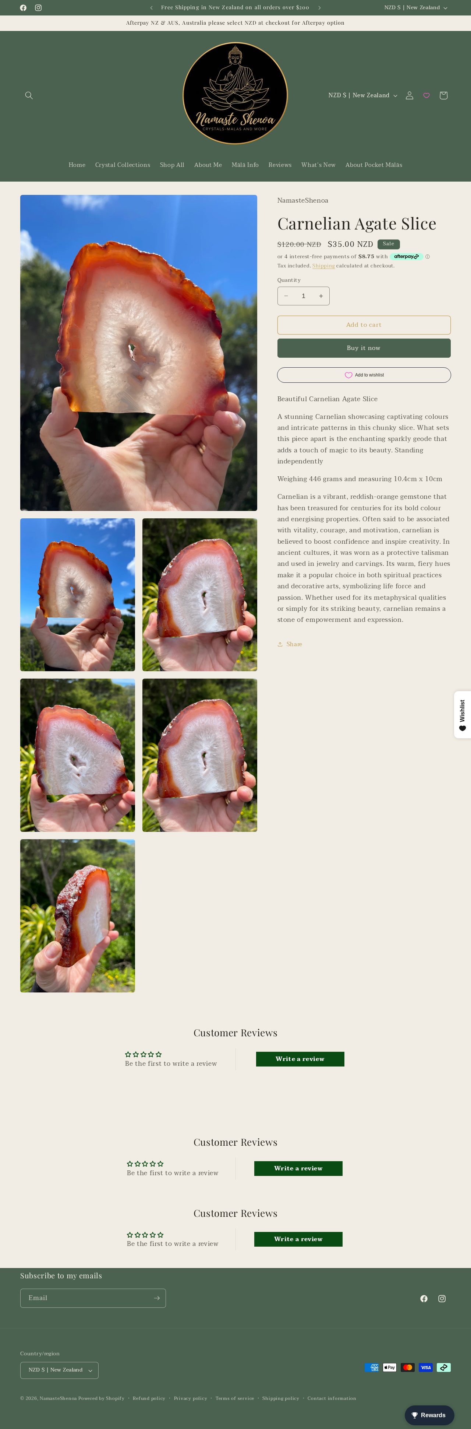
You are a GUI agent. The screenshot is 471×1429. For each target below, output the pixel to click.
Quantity (289, 280)
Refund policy (149, 1398)
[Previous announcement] (152, 7)
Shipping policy (281, 1398)
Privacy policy (191, 1398)
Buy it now (364, 348)
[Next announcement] (320, 7)
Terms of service (235, 1398)
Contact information (332, 1398)
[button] (29, 95)
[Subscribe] (157, 1298)
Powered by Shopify (101, 1398)
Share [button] (294, 644)
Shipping (323, 266)
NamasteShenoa (58, 1398)
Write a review (300, 1059)
